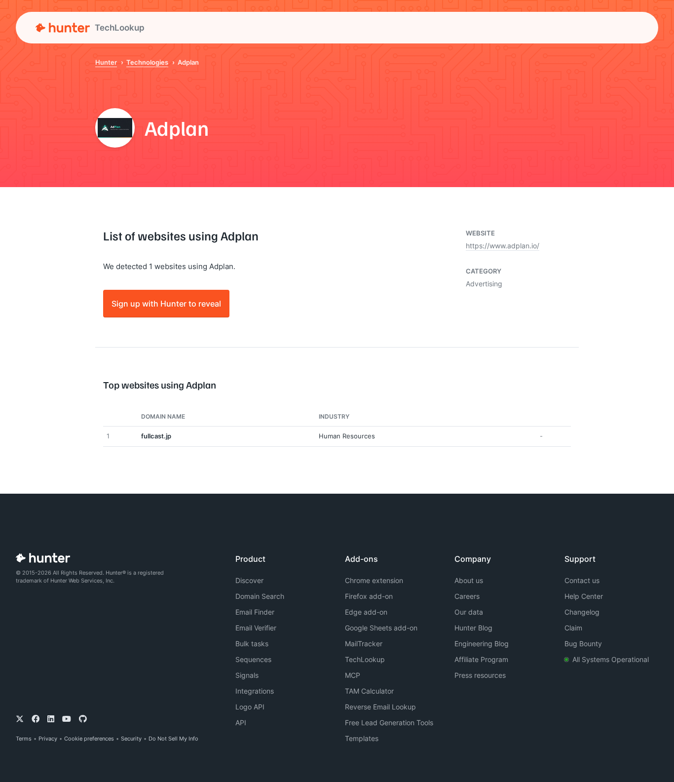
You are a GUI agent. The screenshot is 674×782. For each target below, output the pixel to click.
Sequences (253, 659)
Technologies (147, 62)
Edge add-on (366, 612)
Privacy (47, 739)
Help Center (583, 596)
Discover (249, 580)
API (240, 722)
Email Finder (254, 612)
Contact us (581, 580)
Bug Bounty (583, 643)
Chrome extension (374, 580)
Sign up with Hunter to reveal (166, 303)
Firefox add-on (369, 596)
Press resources (480, 675)
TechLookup (365, 659)
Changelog (581, 612)
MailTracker (363, 643)
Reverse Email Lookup (380, 706)
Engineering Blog (481, 643)
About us (468, 580)
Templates (361, 738)
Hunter (106, 62)
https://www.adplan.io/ (502, 245)
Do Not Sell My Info (173, 739)
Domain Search (259, 596)
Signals (247, 675)
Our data (468, 612)
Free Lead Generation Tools (389, 722)
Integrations (254, 691)
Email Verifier (255, 627)
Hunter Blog (473, 627)
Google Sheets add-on (381, 627)
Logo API (249, 706)
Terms (24, 739)
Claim (573, 627)
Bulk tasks (251, 643)
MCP (352, 675)
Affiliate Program (481, 659)
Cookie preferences (89, 739)
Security (131, 739)
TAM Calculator (369, 691)
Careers (467, 596)
